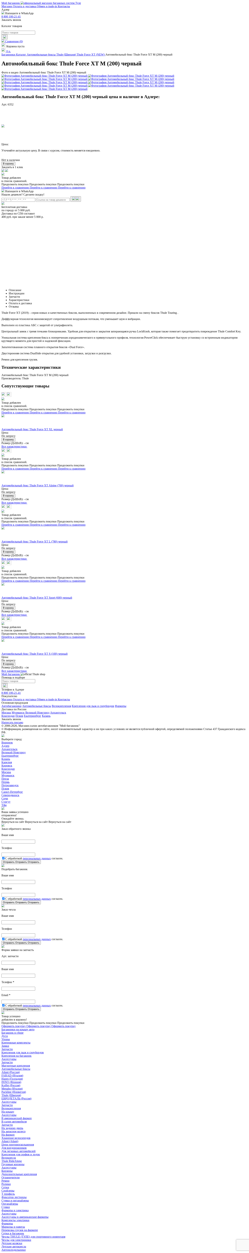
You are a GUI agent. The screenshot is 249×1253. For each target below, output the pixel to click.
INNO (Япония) (11, 1082)
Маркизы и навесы (13, 1226)
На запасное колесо (13, 1131)
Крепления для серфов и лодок (20, 1154)
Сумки (5, 1207)
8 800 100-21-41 (11, 16)
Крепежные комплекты (15, 1042)
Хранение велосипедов (15, 1138)
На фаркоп (8, 1134)
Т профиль (8, 1193)
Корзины (7, 1170)
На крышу (7, 1111)
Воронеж (7, 742)
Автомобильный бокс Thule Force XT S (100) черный (34, 653)
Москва (6, 712)
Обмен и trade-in (47, 6)
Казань (46, 715)
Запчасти (7, 1049)
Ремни (5, 1180)
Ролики (6, 1184)
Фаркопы (120, 706)
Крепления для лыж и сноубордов (93, 706)
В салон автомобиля (14, 1121)
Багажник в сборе (12, 1032)
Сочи (4, 798)
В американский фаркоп (16, 1118)
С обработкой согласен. (34, 858)
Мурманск (18, 712)
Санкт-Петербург (12, 791)
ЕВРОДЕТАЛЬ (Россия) (16, 1098)
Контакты (64, 6)
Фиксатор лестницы (14, 1197)
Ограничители (10, 1177)
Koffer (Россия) (10, 1085)
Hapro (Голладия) (12, 1078)
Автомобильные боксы (36, 706)
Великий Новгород (37, 712)
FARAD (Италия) (12, 1075)
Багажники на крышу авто (17, 1029)
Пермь (5, 782)
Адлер (5, 745)
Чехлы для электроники (16, 1239)
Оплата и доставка (25, 6)
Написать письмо (12, 722)
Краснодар (8, 715)
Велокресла (8, 1157)
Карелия (6, 762)
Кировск (6, 765)
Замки (5, 1045)
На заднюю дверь (12, 1128)
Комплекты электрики (15, 1220)
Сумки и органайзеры (15, 1200)
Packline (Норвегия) (13, 1091)
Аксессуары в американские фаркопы (24, 1216)
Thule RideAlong (11, 1161)
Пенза (5, 778)
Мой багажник (11, 3)
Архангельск (58, 712)
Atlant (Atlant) (9, 1141)
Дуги (4, 1036)
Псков (19, 715)
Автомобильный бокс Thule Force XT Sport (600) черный (36, 597)
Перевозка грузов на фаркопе (19, 1230)
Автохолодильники (13, 1249)
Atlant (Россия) (10, 1072)
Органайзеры (9, 1203)
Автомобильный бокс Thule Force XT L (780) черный (34, 541)
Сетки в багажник (12, 1233)
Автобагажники (11, 706)
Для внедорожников (14, 1147)
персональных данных (37, 858)
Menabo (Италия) (12, 1088)
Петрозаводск (10, 785)
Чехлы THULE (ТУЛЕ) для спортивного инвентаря (33, 1236)
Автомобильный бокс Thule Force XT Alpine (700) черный (37, 485)
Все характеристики (14, 446)
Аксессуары (8, 1059)
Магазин (7, 6)
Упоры (5, 1039)
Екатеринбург (32, 715)
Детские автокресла (13, 1246)
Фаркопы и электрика (15, 1210)
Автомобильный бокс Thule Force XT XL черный (32, 429)
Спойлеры (7, 1190)
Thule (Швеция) (11, 1095)
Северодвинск (10, 795)
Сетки (5, 1187)
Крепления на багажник (16, 1055)
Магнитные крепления (15, 1065)
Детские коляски (11, 1243)
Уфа (4, 805)
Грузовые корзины (12, 1164)
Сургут (5, 801)
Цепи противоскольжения (17, 1144)
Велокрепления (61, 706)
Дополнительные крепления (19, 1174)
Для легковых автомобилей (18, 1151)
